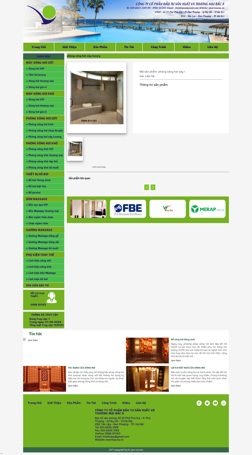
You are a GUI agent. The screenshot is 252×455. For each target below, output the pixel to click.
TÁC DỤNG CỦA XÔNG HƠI (81, 368)
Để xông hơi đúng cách (183, 339)
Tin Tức (129, 47)
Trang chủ (39, 47)
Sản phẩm (74, 402)
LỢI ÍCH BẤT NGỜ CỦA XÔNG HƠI (188, 368)
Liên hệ (212, 47)
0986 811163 (38, 305)
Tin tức (91, 402)
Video (187, 47)
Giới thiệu (69, 47)
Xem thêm (33, 340)
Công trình (158, 47)
